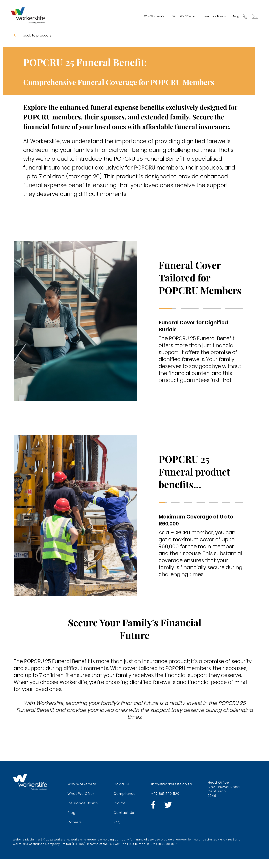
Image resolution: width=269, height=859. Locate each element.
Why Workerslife (154, 16)
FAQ (117, 822)
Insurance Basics (214, 16)
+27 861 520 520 (165, 793)
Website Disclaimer (26, 839)
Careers (75, 822)
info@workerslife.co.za (171, 784)
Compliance (125, 793)
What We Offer (182, 16)
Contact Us (124, 812)
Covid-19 (121, 784)
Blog (236, 16)
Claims (120, 803)
